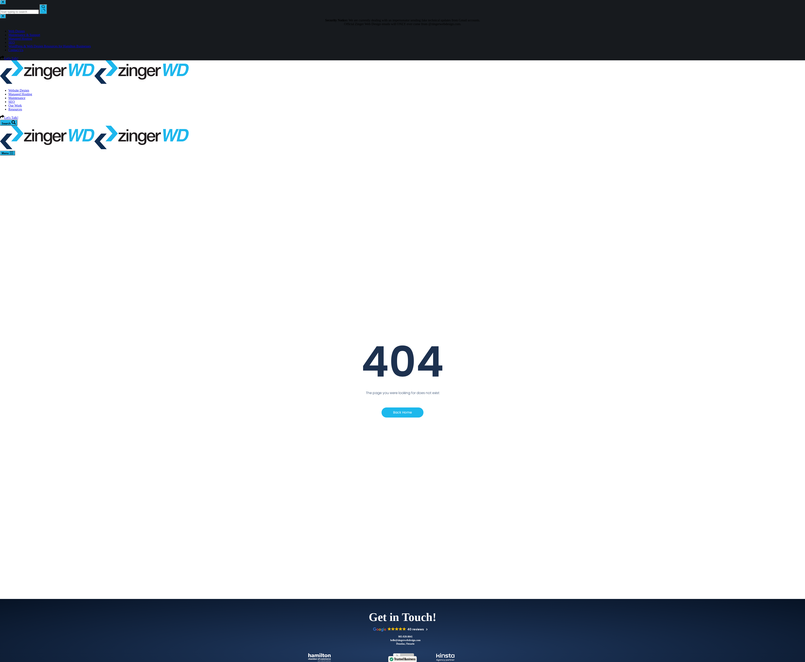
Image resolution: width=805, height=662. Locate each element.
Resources (15, 109)
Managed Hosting (20, 94)
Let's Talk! (11, 117)
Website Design (18, 90)
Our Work (15, 105)
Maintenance (16, 98)
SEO (11, 101)
